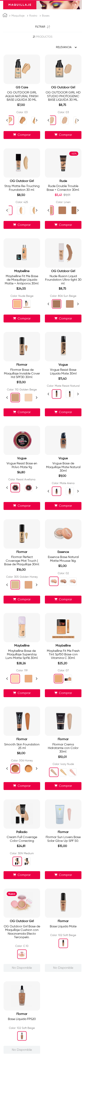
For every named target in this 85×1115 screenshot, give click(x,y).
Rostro (33, 54)
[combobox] (42, 20)
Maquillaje (18, 54)
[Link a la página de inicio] (5, 54)
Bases (45, 54)
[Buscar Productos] (77, 20)
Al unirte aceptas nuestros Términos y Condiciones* (39, 1008)
